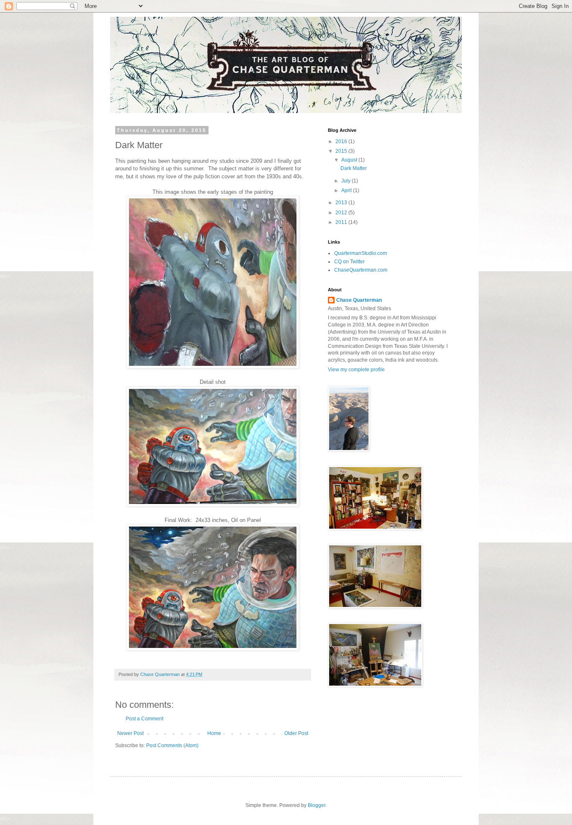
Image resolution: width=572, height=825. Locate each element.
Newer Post (130, 733)
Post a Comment (144, 719)
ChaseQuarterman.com (360, 270)
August (349, 160)
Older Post (296, 733)
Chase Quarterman (359, 300)
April (347, 190)
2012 (341, 213)
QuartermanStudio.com (360, 253)
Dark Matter (353, 168)
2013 (341, 203)
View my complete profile (356, 370)
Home (214, 733)
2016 (341, 141)
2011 (341, 222)
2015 (341, 151)
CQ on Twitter (349, 262)
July (346, 181)
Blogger (316, 805)
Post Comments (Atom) (172, 745)
